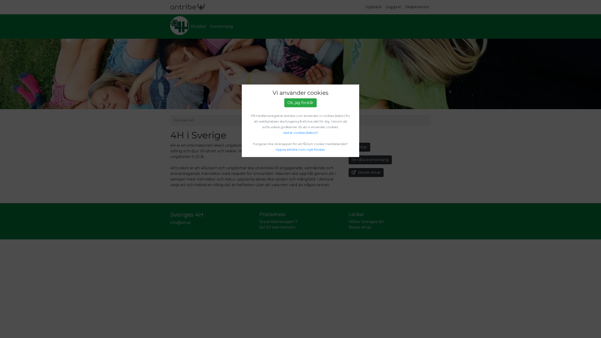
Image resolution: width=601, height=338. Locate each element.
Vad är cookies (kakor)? (300, 132)
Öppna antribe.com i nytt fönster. (300, 149)
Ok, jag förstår (300, 102)
